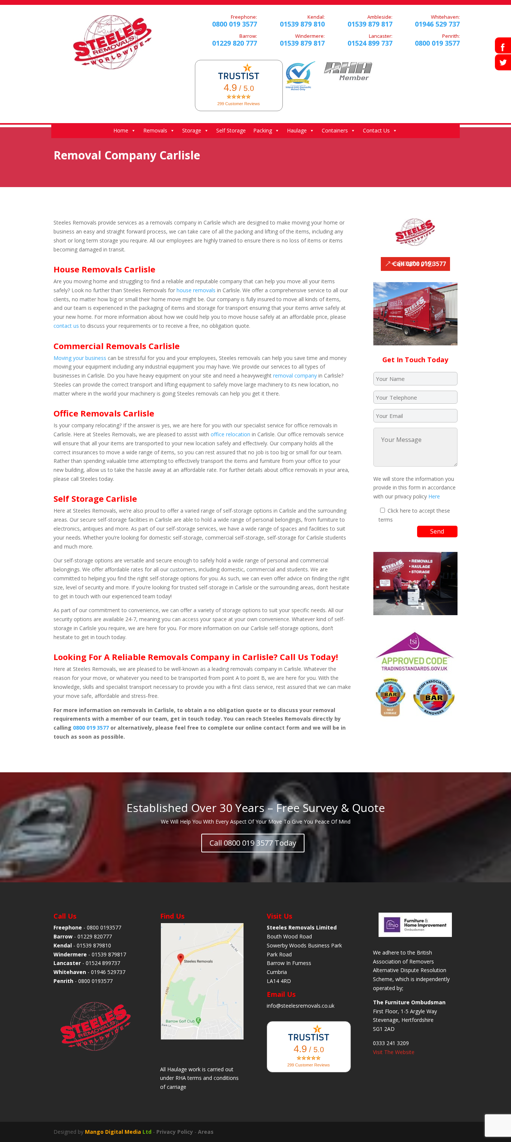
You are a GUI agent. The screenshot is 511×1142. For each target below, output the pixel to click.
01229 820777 (94, 936)
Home (120, 130)
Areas (206, 1131)
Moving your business (79, 357)
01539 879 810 (302, 23)
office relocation (230, 434)
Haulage (297, 130)
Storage (191, 130)
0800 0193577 (104, 927)
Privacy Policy (174, 1131)
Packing (262, 130)
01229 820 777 (234, 43)
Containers (335, 130)
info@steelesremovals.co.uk (300, 1005)
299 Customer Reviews (238, 103)
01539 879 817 (302, 43)
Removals (155, 130)
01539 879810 (94, 945)
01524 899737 (103, 963)
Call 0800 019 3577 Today (252, 843)
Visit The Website (393, 1052)
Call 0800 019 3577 (419, 264)
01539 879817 (109, 954)
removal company (295, 375)
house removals (196, 290)
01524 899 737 (370, 43)
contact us (66, 325)
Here (434, 496)
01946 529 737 (437, 23)
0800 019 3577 (234, 23)
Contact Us (376, 130)
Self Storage (231, 130)
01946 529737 (108, 971)
